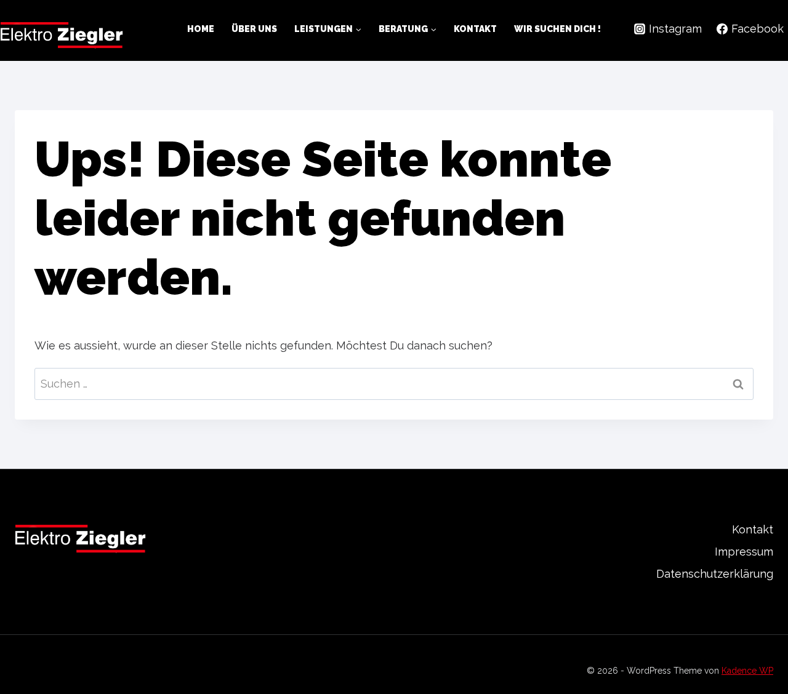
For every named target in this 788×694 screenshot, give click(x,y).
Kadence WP (747, 671)
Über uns (254, 29)
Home (200, 29)
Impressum (744, 551)
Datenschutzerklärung (714, 573)
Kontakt (475, 29)
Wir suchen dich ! (557, 29)
